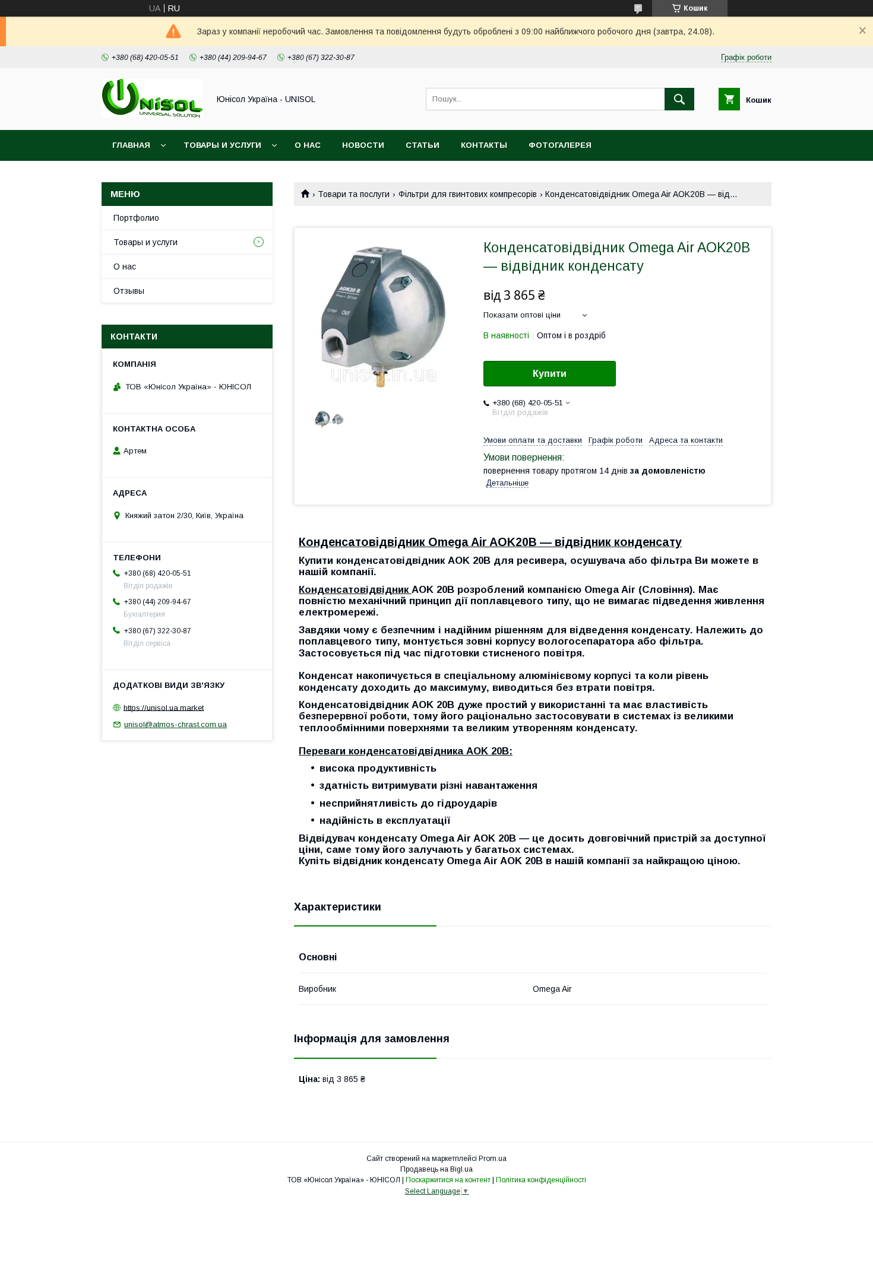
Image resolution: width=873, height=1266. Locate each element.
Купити (550, 374)
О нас (308, 145)
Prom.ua (493, 1158)
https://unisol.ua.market (164, 707)
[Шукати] (679, 99)
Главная (131, 145)
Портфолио (136, 218)
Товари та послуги (354, 194)
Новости (363, 145)
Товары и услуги (222, 145)
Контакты (484, 145)
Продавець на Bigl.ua (436, 1169)
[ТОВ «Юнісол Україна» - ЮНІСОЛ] (152, 114)
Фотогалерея (560, 145)
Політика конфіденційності (541, 1180)
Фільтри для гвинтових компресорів (467, 194)
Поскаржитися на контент (448, 1180)
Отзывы (128, 291)
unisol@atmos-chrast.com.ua (175, 724)
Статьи (422, 145)
